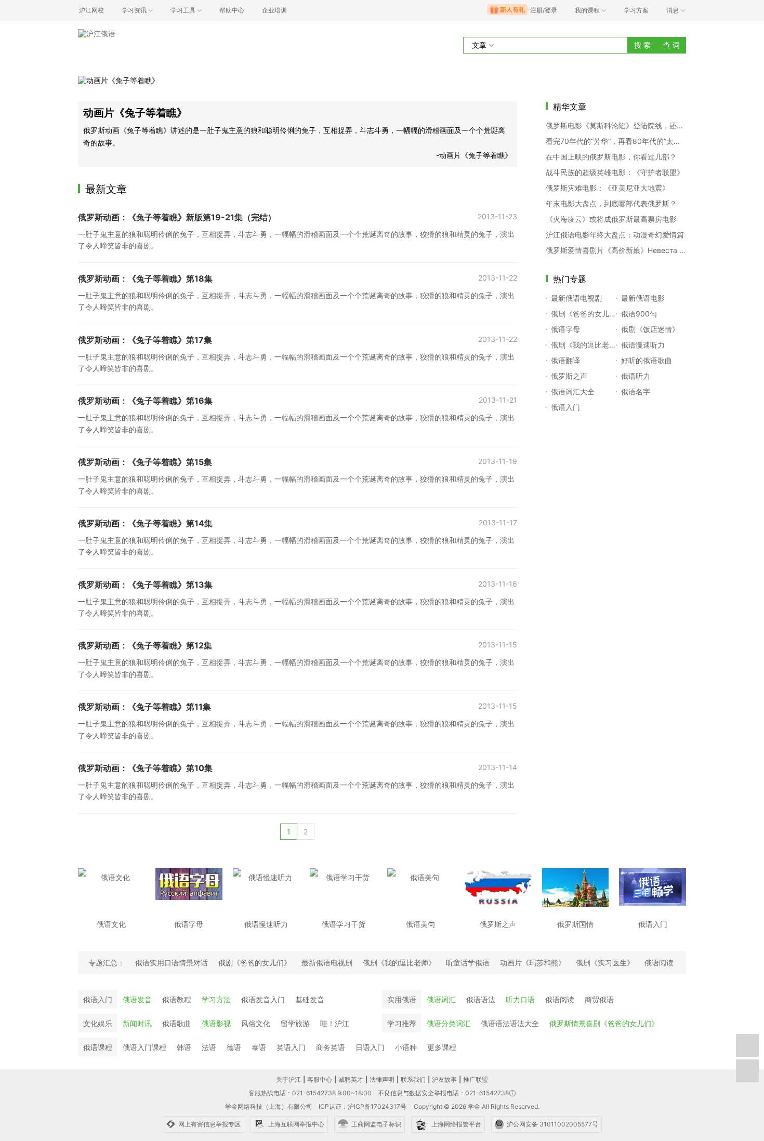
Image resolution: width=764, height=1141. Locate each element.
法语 (209, 1047)
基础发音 (309, 999)
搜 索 (642, 45)
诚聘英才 (350, 1079)
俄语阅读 (559, 999)
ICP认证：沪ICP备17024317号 (362, 1106)
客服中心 (319, 1079)
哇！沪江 (334, 1023)
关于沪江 (288, 1079)
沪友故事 (444, 1079)
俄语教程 (176, 999)
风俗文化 (255, 1023)
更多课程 (441, 1047)
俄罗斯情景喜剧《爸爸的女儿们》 (603, 1023)
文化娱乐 (97, 1023)
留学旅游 (295, 1023)
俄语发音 (137, 999)
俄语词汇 (441, 999)
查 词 (671, 45)
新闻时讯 (137, 1023)
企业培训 (274, 10)
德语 (234, 1047)
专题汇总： (106, 962)
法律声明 (382, 1079)
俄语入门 (97, 999)
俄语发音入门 (263, 999)
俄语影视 (216, 1023)
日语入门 (370, 1047)
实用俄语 (401, 999)
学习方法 (216, 999)
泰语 (259, 1047)
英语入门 (291, 1047)
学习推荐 (401, 1023)
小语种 (406, 1047)
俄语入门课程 (144, 1047)
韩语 (184, 1047)
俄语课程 (97, 1047)
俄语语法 (480, 999)
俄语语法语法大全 (510, 1023)
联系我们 (413, 1079)
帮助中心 (231, 10)
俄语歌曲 (176, 1023)
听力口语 (520, 999)
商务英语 (330, 1047)
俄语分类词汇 (448, 1023)
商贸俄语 (599, 999)
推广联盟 (475, 1079)
